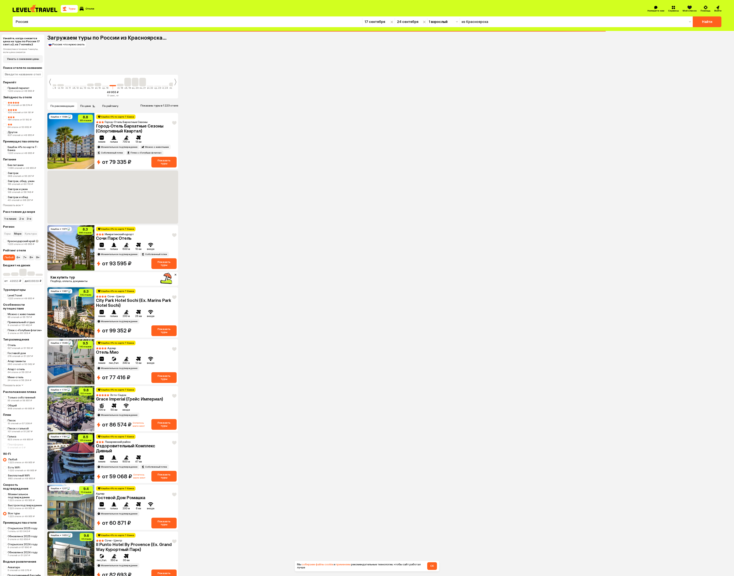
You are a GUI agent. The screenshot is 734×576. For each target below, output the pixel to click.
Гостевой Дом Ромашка (120, 497)
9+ (38, 257)
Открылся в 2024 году (22, 544)
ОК (432, 566)
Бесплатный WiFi (19, 475)
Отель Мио (107, 352)
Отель (12, 345)
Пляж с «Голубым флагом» (25, 330)
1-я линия (10, 218)
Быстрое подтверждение (25, 505)
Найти (707, 22)
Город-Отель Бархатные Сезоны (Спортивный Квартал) (129, 128)
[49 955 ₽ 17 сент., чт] (113, 83)
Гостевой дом (17, 353)
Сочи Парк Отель (113, 238)
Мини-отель (16, 377)
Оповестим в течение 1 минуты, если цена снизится (20, 51)
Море (17, 233)
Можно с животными (21, 314)
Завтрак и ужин (18, 189)
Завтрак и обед (18, 197)
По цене (85, 106)
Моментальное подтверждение (19, 496)
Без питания (16, 165)
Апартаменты (17, 361)
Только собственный (21, 397)
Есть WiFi (14, 467)
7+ (25, 257)
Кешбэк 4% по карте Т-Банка (23, 148)
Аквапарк (14, 567)
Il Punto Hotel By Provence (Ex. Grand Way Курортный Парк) (134, 547)
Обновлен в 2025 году (22, 536)
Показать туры (164, 162)
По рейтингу (110, 106)
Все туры (14, 513)
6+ (18, 257)
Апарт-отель (16, 369)
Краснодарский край (21, 241)
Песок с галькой (18, 428)
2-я (21, 218)
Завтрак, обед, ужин (21, 181)
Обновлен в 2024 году (22, 552)
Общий (12, 405)
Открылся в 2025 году (22, 528)
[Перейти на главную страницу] (35, 9)
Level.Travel (15, 295)
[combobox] (187, 22)
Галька (12, 436)
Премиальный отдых (21, 322)
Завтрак (13, 173)
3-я (29, 218)
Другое (12, 132)
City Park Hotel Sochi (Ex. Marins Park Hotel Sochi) (133, 303)
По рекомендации (62, 106)
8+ (31, 257)
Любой (9, 257)
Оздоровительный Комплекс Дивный (125, 448)
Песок (12, 420)
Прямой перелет (18, 88)
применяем (343, 564)
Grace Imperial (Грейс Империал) (129, 399)
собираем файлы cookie (317, 564)
